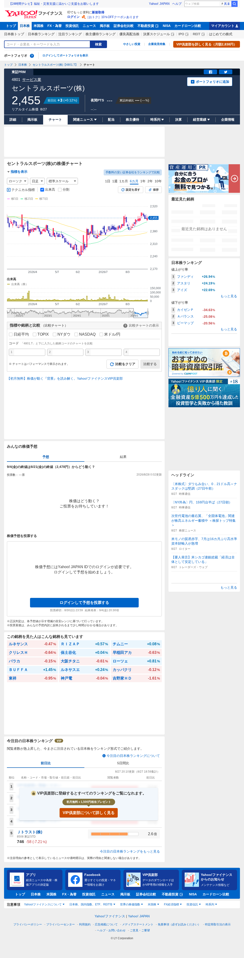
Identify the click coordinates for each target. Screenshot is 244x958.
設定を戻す (133, 189)
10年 (158, 181)
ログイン (73, 17)
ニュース (89, 26)
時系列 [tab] (210, 904)
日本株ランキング (41, 34)
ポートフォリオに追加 (212, 82)
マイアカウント (222, 26)
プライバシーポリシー (27, 924)
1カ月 (123, 181)
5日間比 (123, 763)
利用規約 (85, 924)
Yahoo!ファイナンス (110, 916)
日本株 (25, 26)
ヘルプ (177, 3)
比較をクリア (125, 364)
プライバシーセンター (60, 924)
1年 (143, 181)
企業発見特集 (156, 44)
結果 (123, 457)
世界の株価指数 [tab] (130, 904)
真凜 (227, 3)
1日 (107, 181)
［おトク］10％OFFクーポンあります (112, 17)
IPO (181, 34)
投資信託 (72, 26)
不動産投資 (145, 26)
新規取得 (98, 12)
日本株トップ (14, 34)
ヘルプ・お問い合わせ (111, 930)
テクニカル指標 (23, 190)
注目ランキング (70, 34)
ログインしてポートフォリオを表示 (65, 55)
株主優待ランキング (101, 34)
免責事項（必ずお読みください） (179, 924)
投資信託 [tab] (192, 904)
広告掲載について (106, 924)
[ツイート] (225, 71)
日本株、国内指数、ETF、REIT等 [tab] (90, 904)
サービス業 (31, 80)
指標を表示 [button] (19, 172)
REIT (196, 34)
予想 (45, 457)
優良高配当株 (129, 34)
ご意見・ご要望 (140, 930)
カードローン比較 (187, 26)
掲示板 (105, 26)
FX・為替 (54, 26)
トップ (11, 26)
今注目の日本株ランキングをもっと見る (130, 851)
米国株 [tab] (152, 904)
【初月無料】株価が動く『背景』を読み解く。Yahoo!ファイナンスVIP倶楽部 (65, 378)
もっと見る (228, 296)
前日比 (46, 763)
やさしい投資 (131, 44)
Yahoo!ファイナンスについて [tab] (43, 904)
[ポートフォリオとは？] (32, 55)
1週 (114, 181)
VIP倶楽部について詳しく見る (89, 813)
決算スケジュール (156, 34)
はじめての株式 (220, 34)
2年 (150, 181)
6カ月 (134, 181)
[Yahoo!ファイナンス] (34, 12)
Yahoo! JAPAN (159, 3)
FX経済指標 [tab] (171, 904)
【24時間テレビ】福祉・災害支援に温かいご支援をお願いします (54, 3)
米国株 (39, 26)
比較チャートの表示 (144, 325)
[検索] (234, 4)
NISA (167, 26)
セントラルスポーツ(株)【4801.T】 (55, 64)
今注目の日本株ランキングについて (133, 756)
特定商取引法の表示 (218, 924)
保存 (156, 189)
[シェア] (210, 71)
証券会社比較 (124, 26)
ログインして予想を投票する (84, 603)
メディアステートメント (137, 924)
